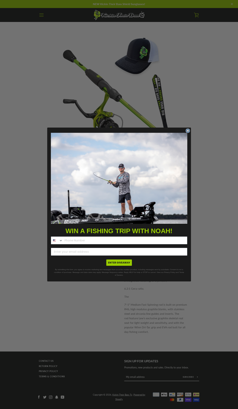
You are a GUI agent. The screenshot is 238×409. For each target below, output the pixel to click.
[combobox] (57, 240)
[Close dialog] (188, 130)
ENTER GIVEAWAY (119, 262)
